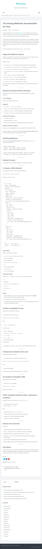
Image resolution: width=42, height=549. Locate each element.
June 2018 (6, 510)
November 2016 (7, 525)
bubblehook (20, 33)
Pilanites (21, 3)
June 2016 (6, 536)
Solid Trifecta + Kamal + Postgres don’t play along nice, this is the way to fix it (12, 468)
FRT (40, 547)
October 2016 (6, 527)
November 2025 (7, 508)
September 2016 (7, 529)
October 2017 (6, 517)
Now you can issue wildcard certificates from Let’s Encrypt (15, 498)
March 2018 (6, 514)
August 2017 (6, 519)
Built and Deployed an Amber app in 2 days (12, 494)
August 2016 (6, 531)
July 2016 (6, 534)
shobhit (17, 30)
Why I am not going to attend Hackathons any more (14, 496)
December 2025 (7, 506)
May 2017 (6, 521)
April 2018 (6, 512)
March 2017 (6, 523)
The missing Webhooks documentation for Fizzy (13, 490)
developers (7, 15)
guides (10, 15)
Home (3, 15)
